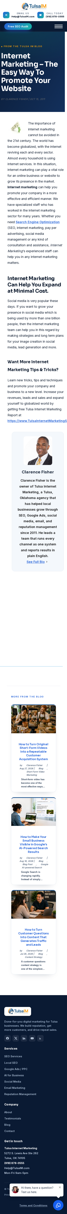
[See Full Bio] (47, 562)
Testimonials (12, 1118)
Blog (41, 768)
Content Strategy (33, 957)
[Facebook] (7, 1038)
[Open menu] (58, 26)
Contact (9, 1131)
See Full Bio (36, 562)
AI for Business (14, 1075)
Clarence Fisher (16, 99)
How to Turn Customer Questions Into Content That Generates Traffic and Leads (33, 937)
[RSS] (40, 1038)
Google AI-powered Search (35, 866)
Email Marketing (14, 1087)
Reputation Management (20, 1094)
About (8, 1112)
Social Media (12, 1081)
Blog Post (27, 864)
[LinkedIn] (24, 1038)
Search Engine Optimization (38, 222)
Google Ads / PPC (16, 1069)
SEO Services (13, 1056)
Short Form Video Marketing (35, 773)
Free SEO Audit (18, 26)
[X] (16, 1038)
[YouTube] (32, 1038)
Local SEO (11, 1062)
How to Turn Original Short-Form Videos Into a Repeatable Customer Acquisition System (33, 751)
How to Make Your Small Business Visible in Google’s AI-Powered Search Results (33, 844)
